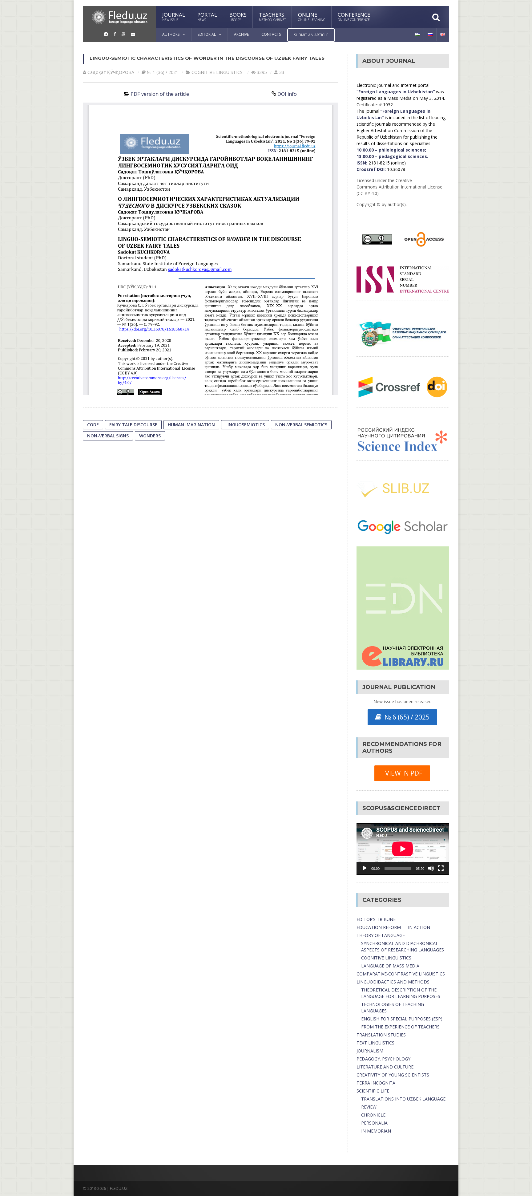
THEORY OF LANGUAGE (381, 935)
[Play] (364, 868)
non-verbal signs (108, 436)
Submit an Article (311, 35)
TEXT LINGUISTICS (375, 1043)
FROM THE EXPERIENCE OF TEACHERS (400, 1027)
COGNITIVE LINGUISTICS (217, 72)
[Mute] (431, 868)
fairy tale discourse (133, 425)
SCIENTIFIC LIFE (373, 1091)
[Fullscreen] (441, 868)
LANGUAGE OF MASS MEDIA (390, 966)
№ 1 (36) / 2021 (162, 72)
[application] (403, 849)
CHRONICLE (373, 1115)
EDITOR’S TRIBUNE (376, 919)
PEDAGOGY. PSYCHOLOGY (383, 1059)
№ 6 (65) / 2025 (405, 717)
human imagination (191, 425)
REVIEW (369, 1107)
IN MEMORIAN (376, 1131)
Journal (173, 16)
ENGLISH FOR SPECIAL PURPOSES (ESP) (401, 1019)
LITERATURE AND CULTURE (385, 1067)
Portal (207, 16)
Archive (241, 34)
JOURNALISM (370, 1051)
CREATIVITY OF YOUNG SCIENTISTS (393, 1075)
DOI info (287, 94)
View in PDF (402, 773)
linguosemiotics (245, 425)
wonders (150, 436)
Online (311, 16)
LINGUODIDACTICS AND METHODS (393, 982)
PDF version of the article (160, 94)
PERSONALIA (374, 1123)
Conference (354, 16)
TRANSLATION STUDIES (381, 1035)
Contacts (271, 34)
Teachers (272, 16)
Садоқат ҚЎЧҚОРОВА (110, 72)
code (93, 425)
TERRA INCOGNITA (376, 1083)
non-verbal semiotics (301, 425)
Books (238, 16)
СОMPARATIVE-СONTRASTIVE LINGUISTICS (401, 974)
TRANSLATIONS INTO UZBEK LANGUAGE (403, 1099)
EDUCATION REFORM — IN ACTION (393, 927)
